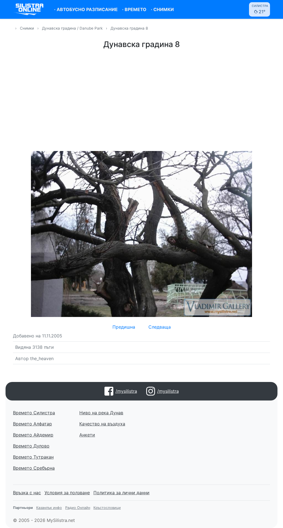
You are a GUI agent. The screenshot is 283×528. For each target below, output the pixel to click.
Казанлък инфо (49, 508)
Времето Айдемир (33, 435)
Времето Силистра (34, 412)
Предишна (123, 327)
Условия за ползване (67, 492)
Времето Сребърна (34, 468)
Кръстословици (107, 508)
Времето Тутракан (33, 457)
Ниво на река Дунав (101, 412)
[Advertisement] (141, 99)
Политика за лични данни (121, 492)
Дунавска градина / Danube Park (73, 28)
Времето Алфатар (32, 423)
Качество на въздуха (102, 423)
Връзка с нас (27, 492)
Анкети (87, 435)
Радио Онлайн (77, 508)
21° (260, 9)
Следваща (159, 327)
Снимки (27, 28)
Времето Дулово (31, 446)
